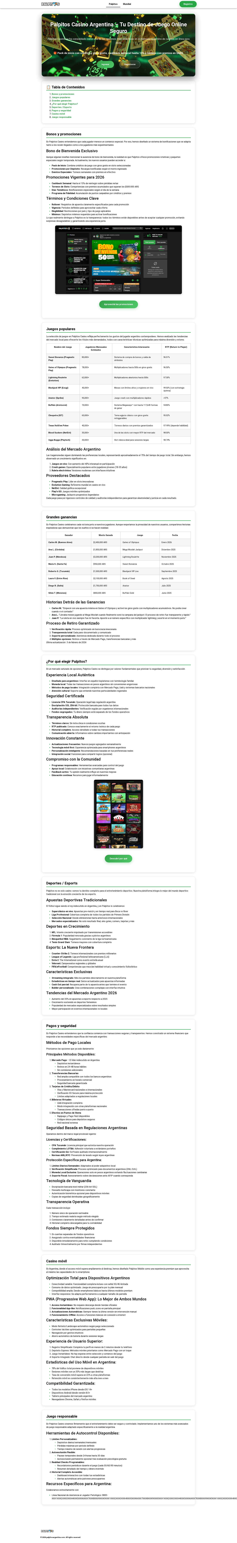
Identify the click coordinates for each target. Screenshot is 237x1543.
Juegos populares (61, 97)
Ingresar (105, 64)
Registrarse (129, 64)
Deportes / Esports (62, 107)
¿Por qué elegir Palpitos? (65, 104)
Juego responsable (61, 117)
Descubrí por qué (118, 858)
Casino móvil (58, 114)
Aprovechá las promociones (118, 304)
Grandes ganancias (61, 100)
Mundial (127, 4)
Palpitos (113, 4)
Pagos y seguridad (61, 110)
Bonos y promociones (63, 94)
